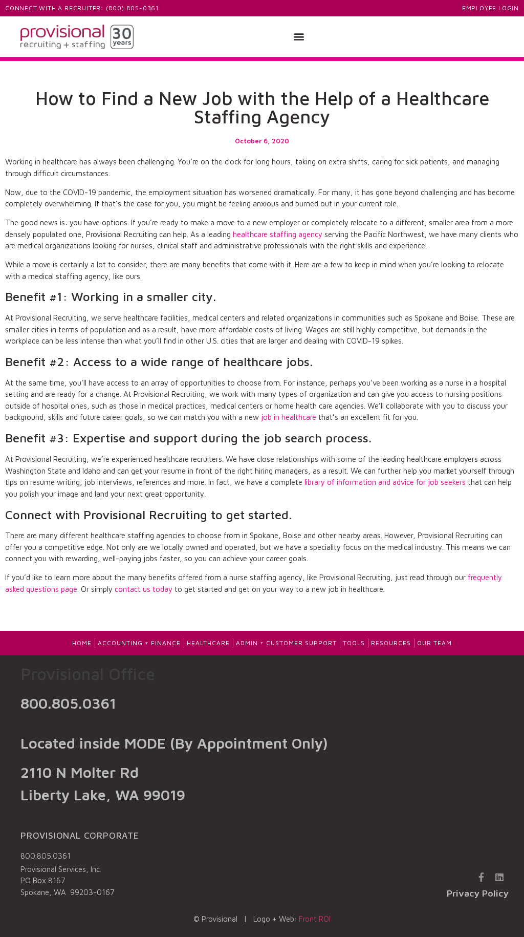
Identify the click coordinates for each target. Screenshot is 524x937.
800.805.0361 (68, 703)
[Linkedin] (499, 877)
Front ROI (315, 918)
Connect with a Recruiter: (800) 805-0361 (82, 8)
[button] (299, 36)
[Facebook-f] (481, 877)
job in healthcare (288, 417)
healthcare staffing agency (277, 234)
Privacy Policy (478, 893)
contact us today (143, 589)
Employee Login (490, 8)
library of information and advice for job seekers (385, 482)
